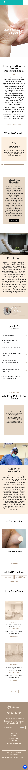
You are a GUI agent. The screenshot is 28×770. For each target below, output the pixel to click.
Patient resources (14, 743)
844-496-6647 (14, 636)
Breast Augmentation (20, 577)
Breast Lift (7, 577)
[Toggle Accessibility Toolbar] (25, 767)
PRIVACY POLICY (19, 757)
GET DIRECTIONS (14, 628)
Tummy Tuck (14, 581)
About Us (14, 733)
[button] (25, 2)
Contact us (14, 746)
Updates (14, 741)
